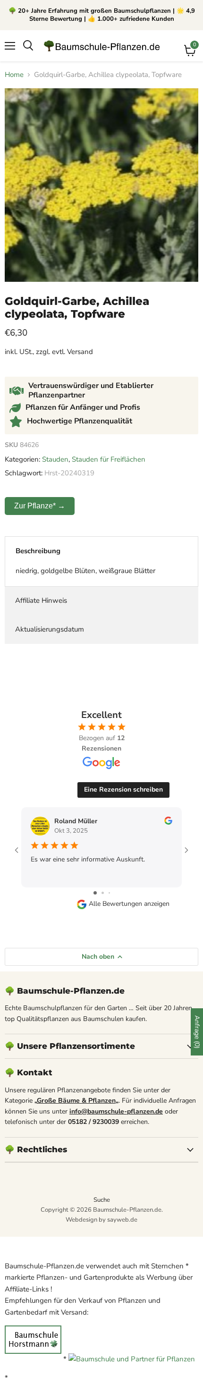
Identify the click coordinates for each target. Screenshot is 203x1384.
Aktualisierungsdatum (49, 629)
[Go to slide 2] (103, 893)
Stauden (55, 459)
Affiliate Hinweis (41, 600)
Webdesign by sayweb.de (101, 1219)
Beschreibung (38, 551)
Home (14, 75)
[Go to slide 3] (109, 893)
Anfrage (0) (197, 1031)
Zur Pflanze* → (39, 506)
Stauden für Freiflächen (108, 459)
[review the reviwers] (168, 822)
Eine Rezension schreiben (123, 789)
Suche (101, 1200)
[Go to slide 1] (95, 893)
